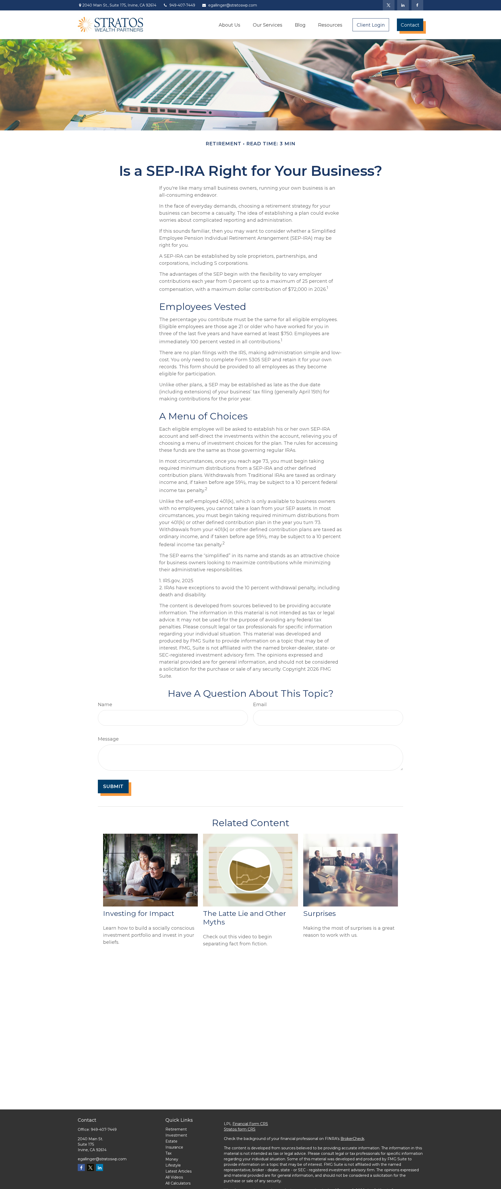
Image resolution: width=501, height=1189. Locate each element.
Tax (168, 1153)
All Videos (174, 1177)
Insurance (174, 1147)
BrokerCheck (352, 1138)
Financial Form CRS (250, 1123)
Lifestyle (173, 1165)
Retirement (176, 1129)
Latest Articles (178, 1171)
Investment (176, 1135)
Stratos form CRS (239, 1129)
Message (108, 739)
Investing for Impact (138, 913)
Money (171, 1159)
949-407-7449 (182, 5)
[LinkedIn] (403, 5)
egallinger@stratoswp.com (232, 5)
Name (105, 704)
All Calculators (177, 1183)
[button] (229, 24)
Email (260, 704)
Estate (171, 1141)
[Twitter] (389, 5)
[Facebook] (417, 5)
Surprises (319, 913)
